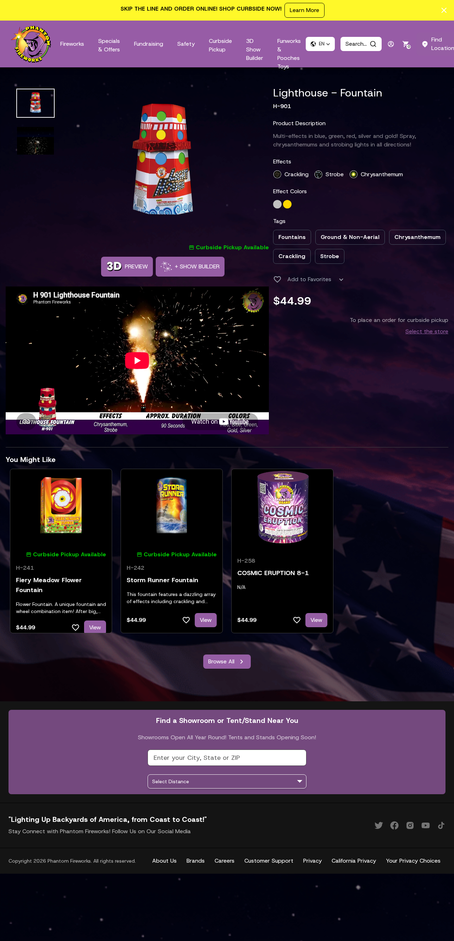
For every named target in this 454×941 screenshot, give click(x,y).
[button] (320, 44)
